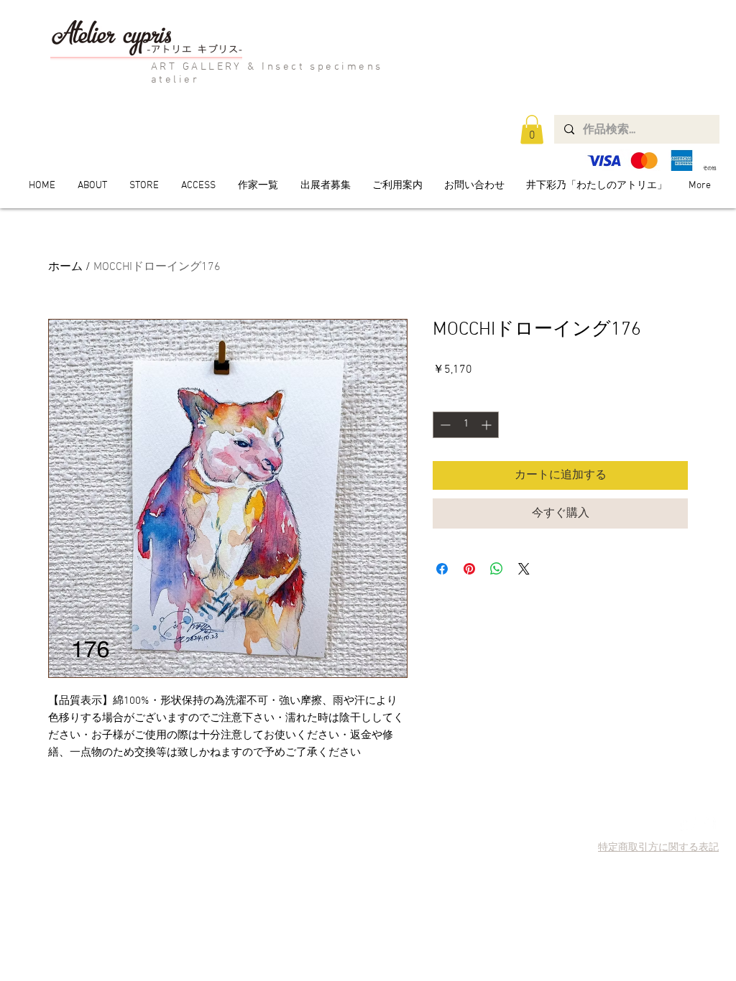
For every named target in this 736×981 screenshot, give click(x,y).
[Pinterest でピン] (469, 568)
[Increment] (488, 424)
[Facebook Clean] (708, 824)
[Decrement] (444, 424)
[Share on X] (524, 568)
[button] (532, 129)
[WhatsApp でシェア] (496, 568)
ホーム (65, 267)
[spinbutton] (466, 424)
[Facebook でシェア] (442, 568)
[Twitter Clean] (688, 824)
